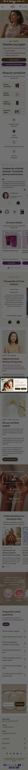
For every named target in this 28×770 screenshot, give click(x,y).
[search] (22, 7)
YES (17, 388)
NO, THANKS (23, 388)
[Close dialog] (26, 379)
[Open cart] (25, 7)
